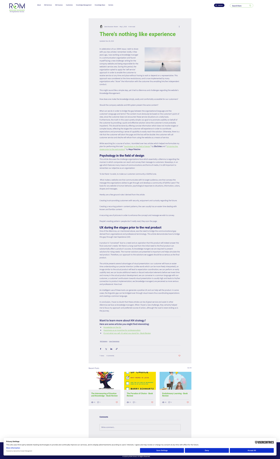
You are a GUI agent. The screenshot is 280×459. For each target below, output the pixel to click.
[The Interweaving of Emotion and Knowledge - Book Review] (104, 381)
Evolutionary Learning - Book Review (175, 394)
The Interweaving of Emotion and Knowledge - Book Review (104, 394)
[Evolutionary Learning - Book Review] (175, 381)
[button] (39, 5)
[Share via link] (117, 349)
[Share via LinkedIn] (111, 349)
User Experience (114, 341)
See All (189, 368)
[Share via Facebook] (101, 349)
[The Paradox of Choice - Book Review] (140, 381)
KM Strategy (103, 341)
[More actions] (179, 26)
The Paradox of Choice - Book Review (140, 394)
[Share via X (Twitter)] (106, 349)
